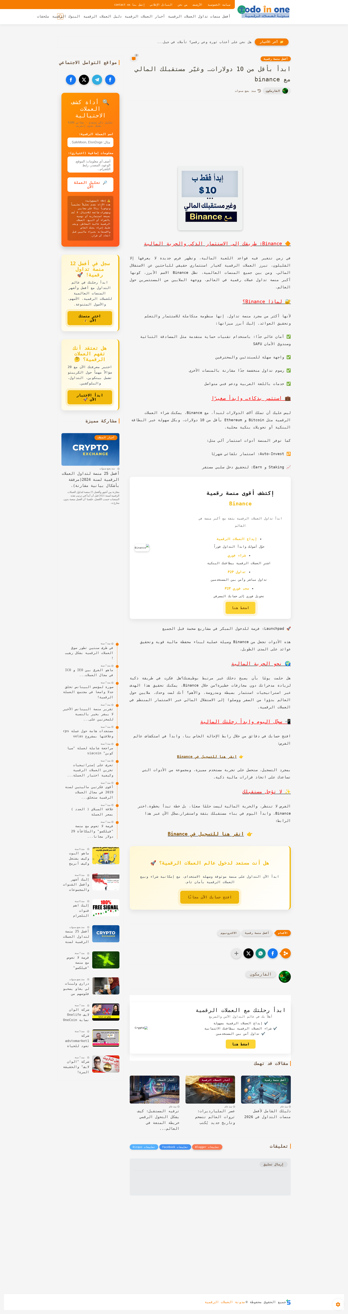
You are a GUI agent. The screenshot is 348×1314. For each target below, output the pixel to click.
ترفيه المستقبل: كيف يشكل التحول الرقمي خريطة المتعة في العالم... (158, 1119)
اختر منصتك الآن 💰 (90, 318)
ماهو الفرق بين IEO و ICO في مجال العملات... (89, 672)
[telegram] (97, 80)
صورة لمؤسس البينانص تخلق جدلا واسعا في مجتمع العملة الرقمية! (88, 692)
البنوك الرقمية (66, 16)
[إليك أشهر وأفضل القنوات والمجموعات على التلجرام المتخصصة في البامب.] (105, 881)
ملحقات (43, 16)
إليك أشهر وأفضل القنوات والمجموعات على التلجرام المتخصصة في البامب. (76, 885)
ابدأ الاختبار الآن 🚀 (90, 397)
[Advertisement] (210, 139)
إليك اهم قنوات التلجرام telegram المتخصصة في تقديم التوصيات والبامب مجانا (76, 911)
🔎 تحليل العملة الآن (90, 184)
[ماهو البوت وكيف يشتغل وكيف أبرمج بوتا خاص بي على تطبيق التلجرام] (105, 855)
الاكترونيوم (229, 932)
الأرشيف (197, 4)
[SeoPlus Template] (288, 1302)
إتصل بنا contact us (129, 4)
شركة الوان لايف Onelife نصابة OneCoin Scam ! (76, 1015)
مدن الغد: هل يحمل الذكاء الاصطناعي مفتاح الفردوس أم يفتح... (193, 42)
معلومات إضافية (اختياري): (90, 153)
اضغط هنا (240, 608)
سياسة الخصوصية (219, 4)
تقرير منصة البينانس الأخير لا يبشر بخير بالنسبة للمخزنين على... (88, 714)
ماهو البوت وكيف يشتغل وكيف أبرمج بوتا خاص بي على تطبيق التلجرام (78, 858)
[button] (273, 953)
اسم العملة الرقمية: (96, 134)
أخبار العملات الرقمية (145, 16)
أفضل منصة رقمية (276, 58)
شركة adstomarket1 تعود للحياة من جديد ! (77, 1041)
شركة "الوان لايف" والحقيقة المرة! (76, 1067)
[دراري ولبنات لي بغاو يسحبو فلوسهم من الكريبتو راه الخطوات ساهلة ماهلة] (105, 985)
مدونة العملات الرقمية (225, 1302)
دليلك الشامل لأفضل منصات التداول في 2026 (267, 1114)
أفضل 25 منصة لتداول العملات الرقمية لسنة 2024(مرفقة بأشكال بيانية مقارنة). (90, 479)
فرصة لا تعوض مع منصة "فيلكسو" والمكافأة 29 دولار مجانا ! (77, 963)
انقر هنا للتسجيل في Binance (207, 756)
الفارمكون (273, 90)
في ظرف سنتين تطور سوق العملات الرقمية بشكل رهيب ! (89, 653)
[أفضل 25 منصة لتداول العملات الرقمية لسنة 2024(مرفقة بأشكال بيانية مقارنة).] (105, 933)
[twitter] (84, 80)
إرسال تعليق (274, 1164)
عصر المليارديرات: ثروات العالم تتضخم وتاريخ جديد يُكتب (215, 1117)
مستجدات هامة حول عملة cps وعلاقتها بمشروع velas (88, 733)
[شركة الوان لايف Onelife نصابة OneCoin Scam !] (105, 1012)
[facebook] (110, 80)
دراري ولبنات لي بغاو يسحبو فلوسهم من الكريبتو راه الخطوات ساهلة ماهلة (76, 989)
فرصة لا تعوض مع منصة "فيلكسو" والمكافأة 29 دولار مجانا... (92, 831)
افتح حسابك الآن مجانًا (209, 897)
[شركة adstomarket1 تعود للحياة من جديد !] (105, 1038)
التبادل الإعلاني (161, 4)
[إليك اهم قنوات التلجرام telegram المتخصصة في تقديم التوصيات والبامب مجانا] (105, 907)
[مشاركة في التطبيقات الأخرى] (236, 953)
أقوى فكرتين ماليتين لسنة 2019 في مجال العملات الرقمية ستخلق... (89, 792)
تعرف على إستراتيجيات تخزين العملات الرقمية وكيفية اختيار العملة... (90, 770)
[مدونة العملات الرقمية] (263, 11)
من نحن (182, 4)
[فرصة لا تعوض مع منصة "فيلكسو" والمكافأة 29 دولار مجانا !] (105, 959)
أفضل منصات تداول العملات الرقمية (199, 16)
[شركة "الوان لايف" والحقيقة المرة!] (105, 1064)
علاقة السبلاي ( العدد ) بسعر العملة (92, 811)
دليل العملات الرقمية (102, 16)
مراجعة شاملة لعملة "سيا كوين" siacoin (90, 750)
